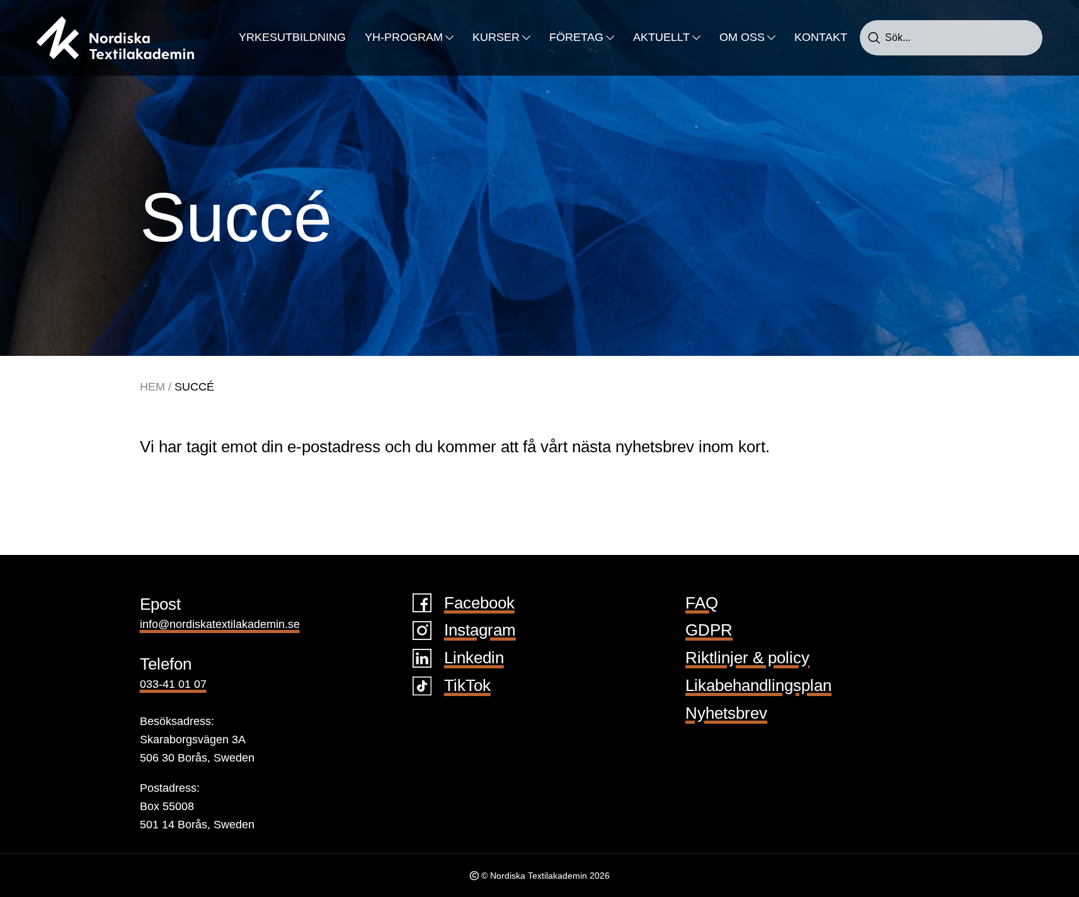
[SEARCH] (874, 37)
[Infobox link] (539, 603)
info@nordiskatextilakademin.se (220, 624)
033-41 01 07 (173, 684)
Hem (152, 386)
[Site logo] (115, 37)
